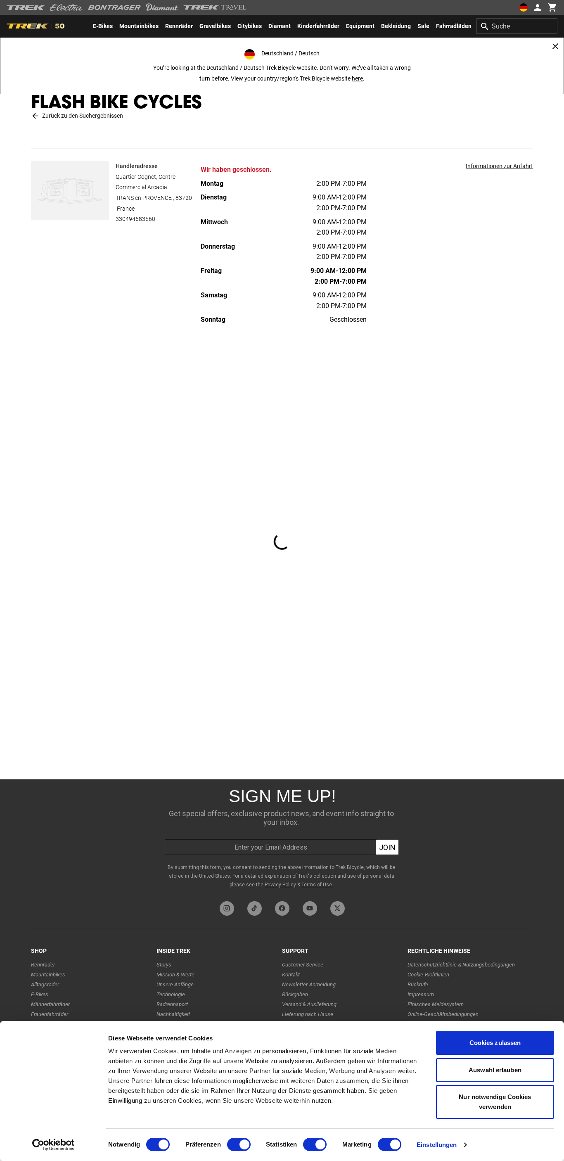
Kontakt (291, 974)
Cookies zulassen (495, 1042)
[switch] (239, 1144)
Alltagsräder (45, 984)
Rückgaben (295, 994)
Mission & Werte (175, 974)
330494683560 (135, 219)
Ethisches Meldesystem (436, 1004)
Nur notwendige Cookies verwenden (495, 1101)
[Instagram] (227, 908)
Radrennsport (172, 1004)
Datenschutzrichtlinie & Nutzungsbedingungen (461, 965)
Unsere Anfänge (175, 984)
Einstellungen (437, 1144)
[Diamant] (162, 7)
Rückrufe (418, 984)
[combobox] (516, 26)
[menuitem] (103, 26)
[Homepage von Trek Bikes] (26, 7)
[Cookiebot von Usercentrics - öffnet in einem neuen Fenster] (53, 1145)
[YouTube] (310, 908)
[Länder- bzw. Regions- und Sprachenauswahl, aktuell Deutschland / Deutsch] (523, 7)
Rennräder (43, 965)
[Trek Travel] (215, 7)
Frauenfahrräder (49, 1014)
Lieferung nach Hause (307, 1014)
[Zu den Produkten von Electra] (66, 7)
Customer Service (302, 965)
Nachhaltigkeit (173, 1014)
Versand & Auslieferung (309, 1004)
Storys (163, 965)
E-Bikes (39, 994)
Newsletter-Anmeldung (309, 984)
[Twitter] (337, 908)
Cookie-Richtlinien (428, 974)
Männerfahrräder (50, 1004)
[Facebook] (282, 908)
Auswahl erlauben (495, 1069)
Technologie (170, 994)
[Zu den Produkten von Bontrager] (114, 7)
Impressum (421, 994)
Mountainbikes (48, 974)
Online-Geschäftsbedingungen (443, 1014)
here (357, 78)
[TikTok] (254, 908)
